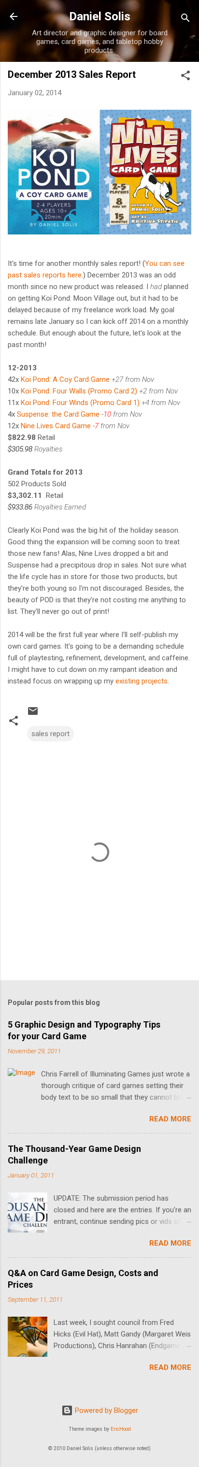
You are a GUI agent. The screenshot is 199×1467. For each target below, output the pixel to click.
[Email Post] (33, 714)
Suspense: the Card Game (58, 414)
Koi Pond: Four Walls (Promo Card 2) (79, 391)
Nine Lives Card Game (56, 425)
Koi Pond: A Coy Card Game (65, 379)
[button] (185, 77)
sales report (50, 733)
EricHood (121, 1429)
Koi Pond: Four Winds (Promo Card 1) (80, 402)
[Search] (185, 19)
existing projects (141, 681)
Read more (170, 1119)
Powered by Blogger (105, 1410)
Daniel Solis (99, 16)
